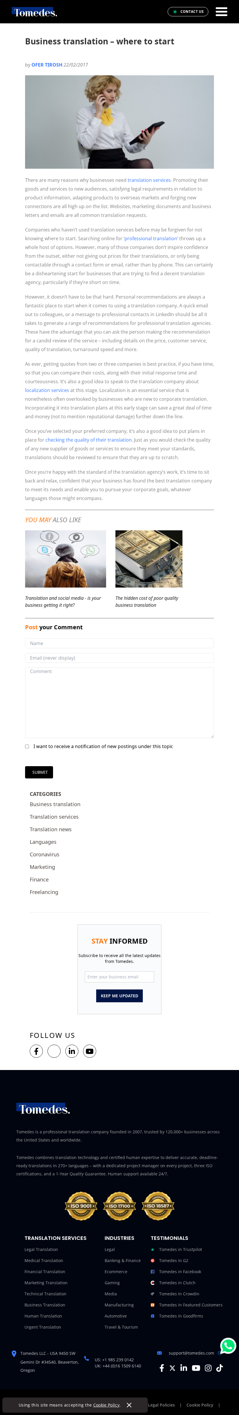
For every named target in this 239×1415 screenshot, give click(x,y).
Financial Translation (44, 1271)
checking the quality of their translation (88, 440)
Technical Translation (45, 1293)
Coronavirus (44, 854)
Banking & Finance (123, 1260)
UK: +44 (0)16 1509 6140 (118, 1366)
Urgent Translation (42, 1327)
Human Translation (43, 1316)
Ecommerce (116, 1271)
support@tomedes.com (191, 1353)
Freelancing (44, 891)
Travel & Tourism (121, 1327)
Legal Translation (41, 1249)
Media (111, 1293)
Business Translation (44, 1305)
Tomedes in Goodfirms (181, 1316)
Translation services (54, 816)
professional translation (150, 238)
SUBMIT (40, 772)
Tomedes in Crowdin (179, 1293)
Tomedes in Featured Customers (191, 1305)
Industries (119, 1238)
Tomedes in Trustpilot (180, 1249)
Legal (110, 1249)
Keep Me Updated (119, 995)
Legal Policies (161, 1405)
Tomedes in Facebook (180, 1271)
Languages (43, 841)
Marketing (42, 866)
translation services (149, 180)
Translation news (51, 829)
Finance (39, 879)
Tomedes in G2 (173, 1260)
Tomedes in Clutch (177, 1282)
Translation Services (55, 1238)
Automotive (116, 1316)
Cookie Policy (106, 1405)
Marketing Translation (46, 1282)
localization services (47, 390)
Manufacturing (119, 1305)
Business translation (55, 804)
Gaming (112, 1282)
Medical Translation (43, 1260)
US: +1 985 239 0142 (114, 1359)
